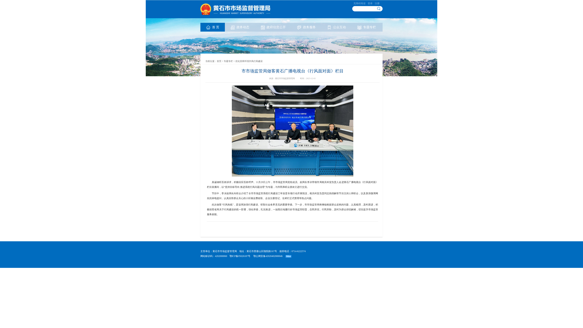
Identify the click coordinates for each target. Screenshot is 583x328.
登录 (370, 3)
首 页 (215, 27)
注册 (377, 3)
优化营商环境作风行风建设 (249, 61)
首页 (219, 61)
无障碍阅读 (359, 3)
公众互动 (339, 27)
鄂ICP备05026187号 (240, 256)
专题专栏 (369, 27)
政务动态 (243, 27)
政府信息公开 (276, 27)
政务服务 (309, 27)
